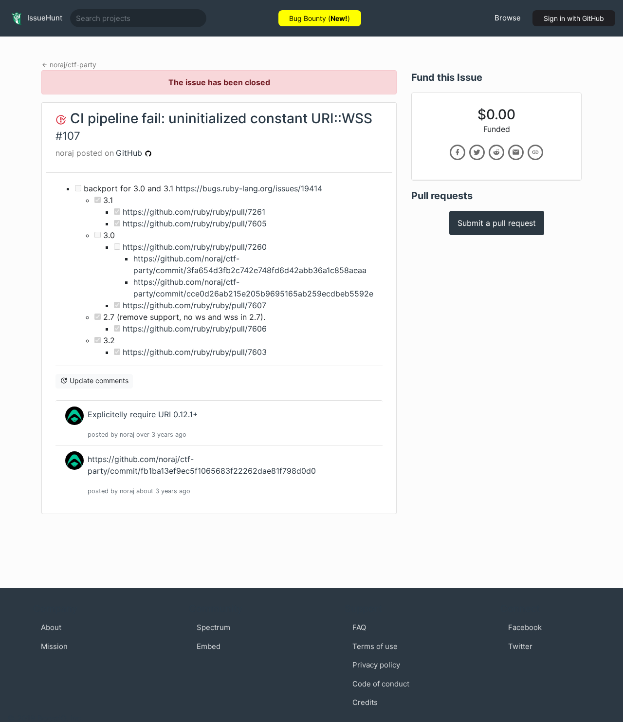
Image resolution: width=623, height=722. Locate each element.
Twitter (520, 646)
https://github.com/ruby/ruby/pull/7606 (195, 328)
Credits (365, 702)
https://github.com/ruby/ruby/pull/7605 (195, 223)
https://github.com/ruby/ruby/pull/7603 (195, 352)
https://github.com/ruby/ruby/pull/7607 (194, 305)
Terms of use (375, 646)
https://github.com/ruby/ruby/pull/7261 (194, 212)
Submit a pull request (497, 223)
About (51, 627)
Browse (508, 17)
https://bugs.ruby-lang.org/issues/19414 (249, 188)
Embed (208, 646)
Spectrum (213, 627)
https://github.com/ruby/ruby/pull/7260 (195, 247)
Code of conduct (380, 683)
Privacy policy (376, 664)
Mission (54, 646)
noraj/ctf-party (73, 64)
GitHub (130, 153)
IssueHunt (43, 17)
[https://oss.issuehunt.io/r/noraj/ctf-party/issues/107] (535, 152)
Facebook (525, 627)
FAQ (359, 627)
